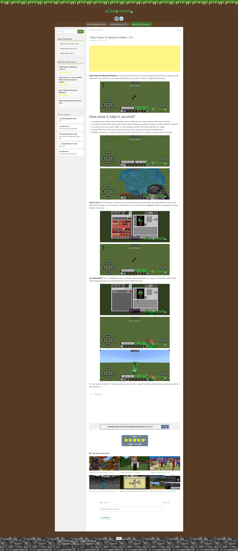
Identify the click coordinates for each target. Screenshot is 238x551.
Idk (60, 121)
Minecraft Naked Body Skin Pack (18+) (70, 102)
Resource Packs (96, 30)
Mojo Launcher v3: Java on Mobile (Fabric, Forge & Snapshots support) (70, 80)
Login (167, 502)
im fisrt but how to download (68, 129)
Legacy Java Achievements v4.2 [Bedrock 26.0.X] (134, 491)
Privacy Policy (77, 547)
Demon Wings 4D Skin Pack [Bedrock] (68, 91)
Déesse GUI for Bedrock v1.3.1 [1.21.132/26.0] (163, 491)
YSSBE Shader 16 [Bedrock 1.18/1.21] (68, 68)
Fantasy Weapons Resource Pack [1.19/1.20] (101, 472)
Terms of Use (87, 547)
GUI (100, 394)
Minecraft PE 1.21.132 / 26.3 (69, 44)
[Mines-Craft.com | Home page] (119, 10)
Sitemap (60, 547)
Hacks (96, 394)
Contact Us (68, 547)
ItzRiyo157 (95, 40)
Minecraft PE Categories (141, 24)
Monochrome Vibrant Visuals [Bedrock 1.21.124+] (103, 491)
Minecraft (62, 146)
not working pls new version (68, 154)
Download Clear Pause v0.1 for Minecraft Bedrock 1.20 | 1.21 (137, 427)
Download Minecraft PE (118, 24)
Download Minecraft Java (96, 24)
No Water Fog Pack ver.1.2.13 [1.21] (160, 472)
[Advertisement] (134, 59)
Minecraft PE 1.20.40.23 (68, 49)
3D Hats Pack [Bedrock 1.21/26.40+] (130, 472)
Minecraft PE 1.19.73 (67, 53)
